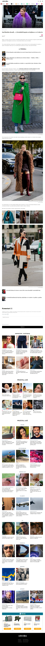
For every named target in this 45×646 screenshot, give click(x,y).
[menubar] (40, 1)
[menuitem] (40, 1)
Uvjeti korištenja (25, 639)
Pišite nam (19, 639)
